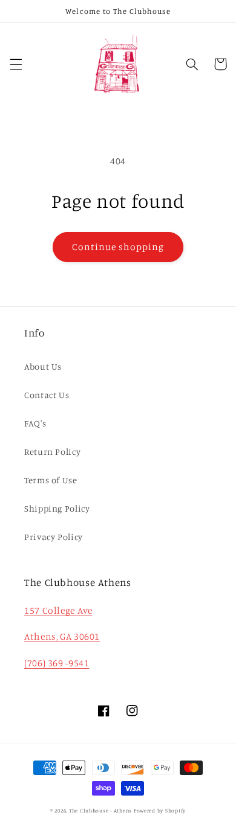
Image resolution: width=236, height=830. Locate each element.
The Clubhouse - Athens (100, 810)
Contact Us (46, 395)
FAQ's (35, 423)
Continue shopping (118, 247)
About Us (43, 366)
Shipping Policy (57, 508)
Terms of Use (50, 480)
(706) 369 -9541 (56, 663)
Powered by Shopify (160, 810)
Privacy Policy (53, 537)
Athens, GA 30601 (62, 636)
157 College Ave (58, 610)
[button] (16, 64)
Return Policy (52, 451)
